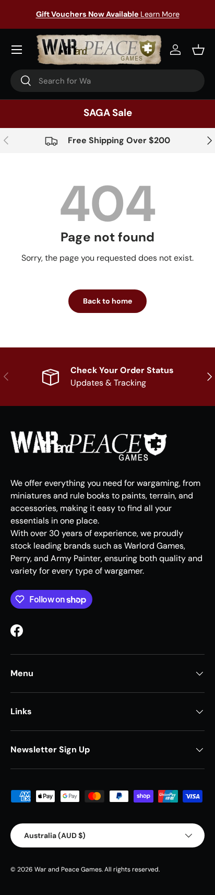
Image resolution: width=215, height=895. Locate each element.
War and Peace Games (68, 869)
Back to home (107, 301)
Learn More (108, 14)
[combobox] (107, 80)
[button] (198, 49)
